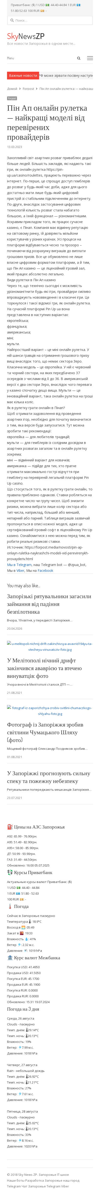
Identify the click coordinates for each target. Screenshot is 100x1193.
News (25, 36)
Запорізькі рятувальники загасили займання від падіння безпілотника (49, 603)
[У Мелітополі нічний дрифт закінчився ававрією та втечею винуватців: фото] (50, 644)
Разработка (35, 1180)
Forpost (12, 98)
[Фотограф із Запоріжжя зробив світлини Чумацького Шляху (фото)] (50, 708)
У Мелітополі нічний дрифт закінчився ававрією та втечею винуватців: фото (44, 667)
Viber (20, 570)
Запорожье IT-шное (54, 1174)
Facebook (45, 570)
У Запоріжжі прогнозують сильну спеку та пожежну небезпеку (48, 776)
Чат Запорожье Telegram (41, 1186)
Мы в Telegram (19, 564)
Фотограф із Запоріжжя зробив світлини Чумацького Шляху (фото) (45, 732)
